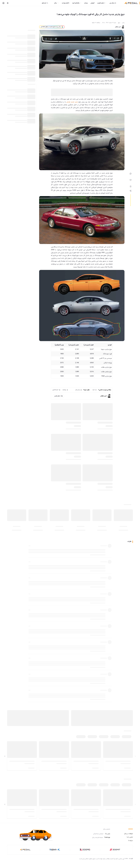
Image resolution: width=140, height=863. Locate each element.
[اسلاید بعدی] (5, 756)
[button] (37, 835)
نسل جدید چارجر (72, 102)
